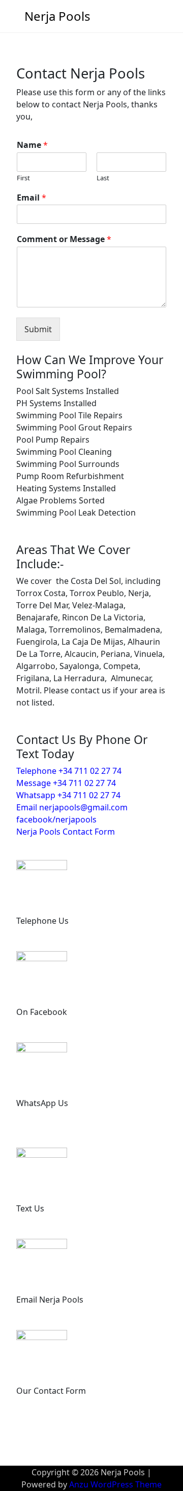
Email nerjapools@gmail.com (72, 807)
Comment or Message (64, 239)
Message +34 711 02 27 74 (66, 783)
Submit (38, 329)
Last (103, 178)
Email (31, 197)
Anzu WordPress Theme (115, 1484)
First (23, 178)
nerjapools (76, 819)
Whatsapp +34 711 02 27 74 (68, 795)
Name (32, 145)
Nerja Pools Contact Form (65, 831)
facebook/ (35, 819)
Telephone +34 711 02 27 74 (68, 770)
